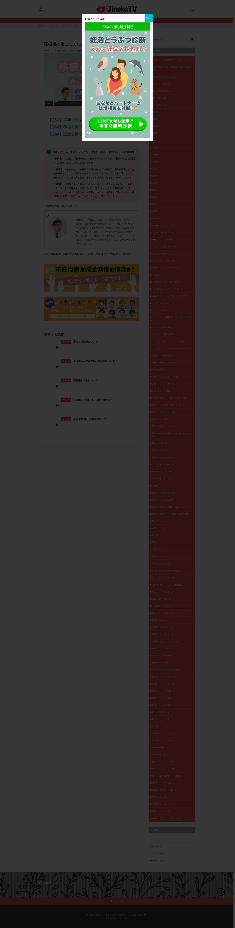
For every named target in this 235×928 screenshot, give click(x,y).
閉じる (148, 18)
